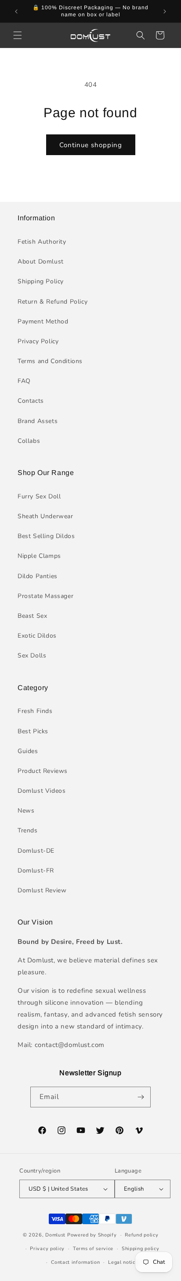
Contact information (75, 1262)
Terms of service (93, 1248)
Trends (28, 830)
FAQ (24, 381)
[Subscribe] (140, 1097)
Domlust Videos (41, 791)
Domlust (55, 1235)
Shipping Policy (41, 281)
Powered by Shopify (92, 1235)
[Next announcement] (164, 11)
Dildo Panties (38, 576)
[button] (17, 35)
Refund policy (141, 1235)
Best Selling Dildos (46, 536)
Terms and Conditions (50, 361)
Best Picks (33, 731)
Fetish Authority (42, 242)
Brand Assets (38, 421)
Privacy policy (47, 1248)
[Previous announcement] (16, 11)
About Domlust (41, 261)
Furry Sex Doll (39, 496)
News (26, 810)
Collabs (29, 441)
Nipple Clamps (39, 556)
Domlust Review (42, 890)
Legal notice (123, 1262)
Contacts (31, 401)
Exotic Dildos (37, 635)
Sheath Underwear (45, 516)
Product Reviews (43, 771)
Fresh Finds (35, 711)
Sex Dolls (32, 655)
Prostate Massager (45, 596)
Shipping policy (140, 1248)
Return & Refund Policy (52, 301)
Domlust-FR (36, 870)
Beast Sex (32, 616)
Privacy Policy (38, 341)
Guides (28, 751)
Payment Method (43, 321)
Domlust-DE (36, 851)
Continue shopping (90, 145)
